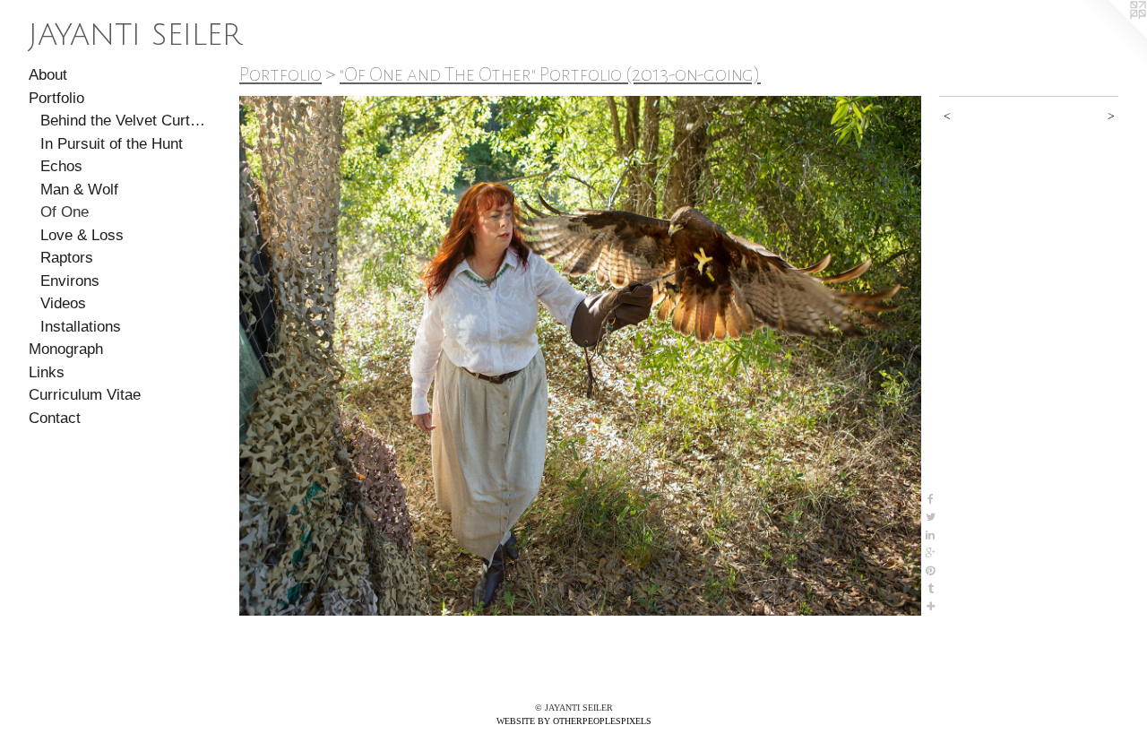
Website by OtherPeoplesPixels (573, 721)
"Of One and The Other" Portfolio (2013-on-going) (550, 74)
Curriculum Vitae (85, 394)
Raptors (66, 257)
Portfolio (56, 98)
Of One (64, 211)
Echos (61, 166)
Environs (69, 280)
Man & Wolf (79, 189)
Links (47, 372)
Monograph (66, 349)
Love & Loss (82, 235)
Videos (63, 303)
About (48, 74)
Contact (55, 418)
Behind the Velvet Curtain (124, 120)
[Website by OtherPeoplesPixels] (1111, 36)
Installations (80, 326)
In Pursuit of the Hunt (111, 143)
